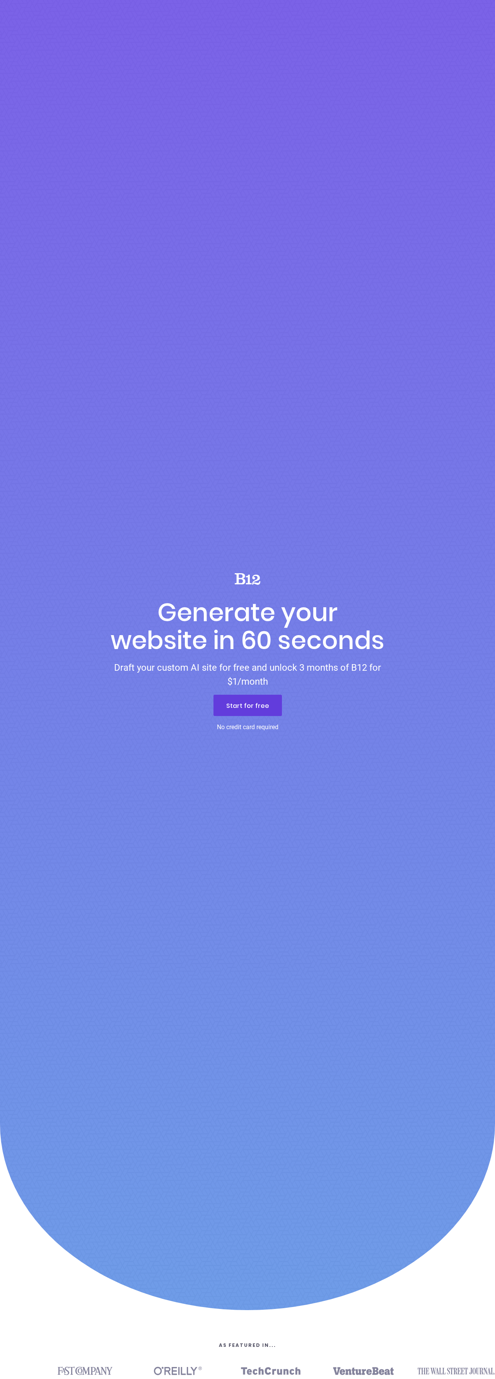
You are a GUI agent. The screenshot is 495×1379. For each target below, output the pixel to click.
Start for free (247, 705)
